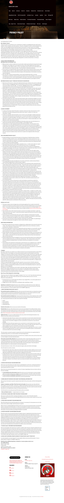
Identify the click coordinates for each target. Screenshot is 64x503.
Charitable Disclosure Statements (47, 459)
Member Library (16, 19)
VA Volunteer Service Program (31, 23)
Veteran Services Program (21, 23)
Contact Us (23, 10)
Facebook (12, 468)
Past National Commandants (31, 19)
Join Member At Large (30, 15)
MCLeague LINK (50, 15)
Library (46, 15)
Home (9, 10)
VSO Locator (39, 23)
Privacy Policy (47, 456)
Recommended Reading (40, 19)
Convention (28, 10)
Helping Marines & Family (12, 15)
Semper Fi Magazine (48, 19)
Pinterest (12, 470)
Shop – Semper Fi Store (12, 23)
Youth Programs (44, 23)
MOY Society (11, 19)
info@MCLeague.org (5, 449)
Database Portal (33, 10)
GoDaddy (41, 496)
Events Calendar (47, 10)
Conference (18, 10)
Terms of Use (47, 461)
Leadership (36, 15)
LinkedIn (12, 473)
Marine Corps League (13, 6)
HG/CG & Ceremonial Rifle (21, 15)
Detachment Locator (40, 10)
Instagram (12, 475)
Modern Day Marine (23, 19)
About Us (13, 10)
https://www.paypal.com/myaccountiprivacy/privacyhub (13, 312)
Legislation (41, 15)
